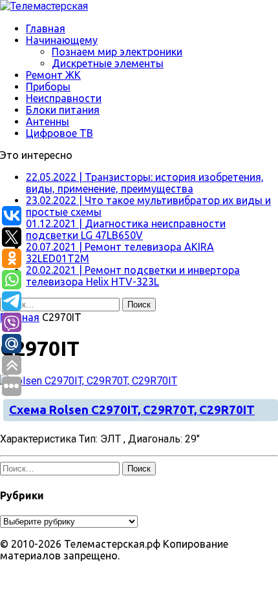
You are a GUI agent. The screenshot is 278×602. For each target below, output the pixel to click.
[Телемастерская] (139, 6)
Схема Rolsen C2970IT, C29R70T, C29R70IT (132, 410)
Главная (45, 28)
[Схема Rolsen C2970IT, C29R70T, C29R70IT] (88, 381)
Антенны (47, 121)
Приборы (48, 86)
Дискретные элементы (108, 63)
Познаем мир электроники (117, 51)
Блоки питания (63, 110)
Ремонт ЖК (53, 75)
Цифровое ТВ (59, 133)
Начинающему (62, 40)
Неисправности (64, 98)
